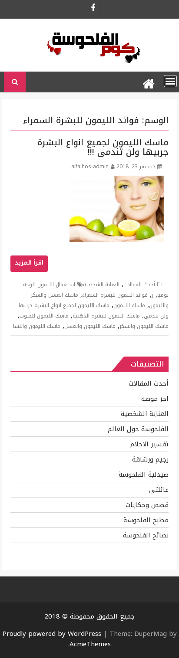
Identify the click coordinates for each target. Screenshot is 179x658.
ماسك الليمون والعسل (90, 326)
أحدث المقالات (139, 284)
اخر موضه (155, 399)
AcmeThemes (90, 644)
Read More (29, 263)
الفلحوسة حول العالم (138, 429)
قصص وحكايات (147, 505)
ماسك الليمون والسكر (144, 326)
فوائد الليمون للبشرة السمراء (115, 295)
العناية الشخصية (101, 284)
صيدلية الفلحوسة (144, 474)
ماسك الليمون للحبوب (44, 316)
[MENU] (170, 81)
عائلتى (159, 490)
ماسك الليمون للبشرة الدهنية (106, 316)
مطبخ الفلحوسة (146, 520)
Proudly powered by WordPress (52, 634)
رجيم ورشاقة (150, 459)
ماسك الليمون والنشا (36, 326)
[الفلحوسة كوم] (148, 82)
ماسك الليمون (129, 305)
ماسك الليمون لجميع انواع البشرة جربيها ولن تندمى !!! (103, 147)
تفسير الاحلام (149, 444)
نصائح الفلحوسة (146, 535)
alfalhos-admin (90, 166)
